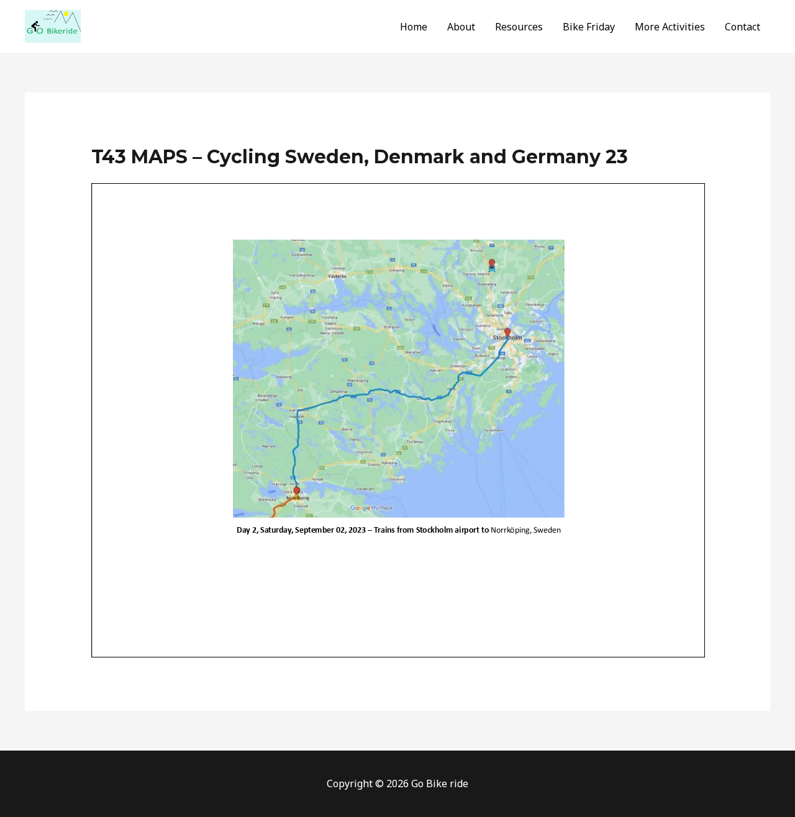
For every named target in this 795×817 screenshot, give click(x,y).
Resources (519, 27)
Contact (742, 27)
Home (413, 27)
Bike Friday (589, 27)
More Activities (670, 27)
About (461, 27)
